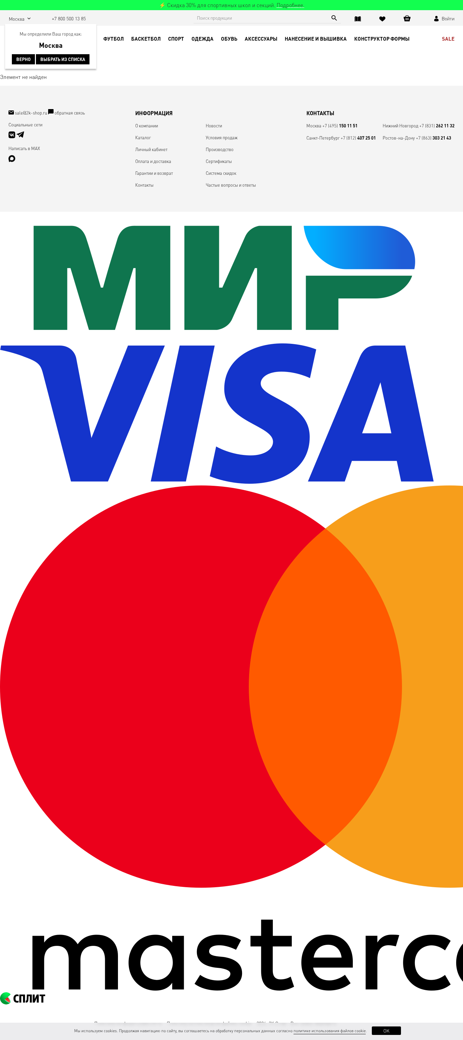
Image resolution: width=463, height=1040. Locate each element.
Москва (313, 125)
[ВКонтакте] (12, 136)
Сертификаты (219, 161)
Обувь (229, 39)
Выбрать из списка (62, 59)
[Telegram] (20, 136)
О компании (146, 125)
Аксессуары (261, 39)
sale (448, 39)
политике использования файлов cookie (330, 1030)
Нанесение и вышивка (316, 39)
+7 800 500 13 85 (69, 18)
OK (386, 1030)
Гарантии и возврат (154, 173)
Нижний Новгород (400, 125)
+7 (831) (437, 125)
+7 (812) (358, 138)
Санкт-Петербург (323, 138)
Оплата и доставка (153, 161)
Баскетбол (146, 39)
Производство (220, 149)
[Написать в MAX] (11, 160)
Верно (23, 59)
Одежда (203, 39)
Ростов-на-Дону (399, 138)
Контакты (144, 185)
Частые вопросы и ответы (231, 185)
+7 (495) (340, 125)
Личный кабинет (151, 149)
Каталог (143, 137)
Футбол (113, 39)
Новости (214, 125)
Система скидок (221, 173)
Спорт (176, 39)
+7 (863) (433, 138)
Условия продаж (222, 137)
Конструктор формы (381, 39)
